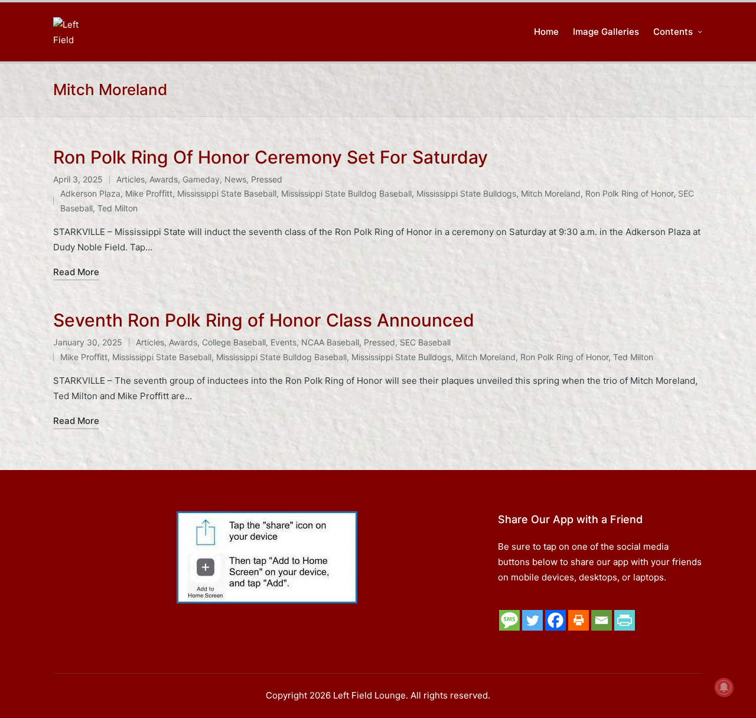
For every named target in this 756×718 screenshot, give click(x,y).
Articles (130, 179)
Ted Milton (117, 208)
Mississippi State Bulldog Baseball (346, 193)
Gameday (201, 179)
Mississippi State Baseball (226, 193)
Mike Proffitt (148, 193)
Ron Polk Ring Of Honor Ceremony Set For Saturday (270, 157)
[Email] (601, 620)
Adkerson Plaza (90, 193)
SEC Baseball (425, 342)
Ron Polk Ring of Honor (629, 193)
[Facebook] (555, 620)
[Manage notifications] (724, 687)
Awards (163, 179)
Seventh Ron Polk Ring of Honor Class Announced (263, 320)
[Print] (578, 620)
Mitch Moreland (551, 193)
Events (283, 342)
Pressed (266, 179)
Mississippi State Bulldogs (466, 193)
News (235, 179)
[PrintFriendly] (624, 620)
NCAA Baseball (330, 342)
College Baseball (234, 342)
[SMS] (509, 620)
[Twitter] (532, 620)
